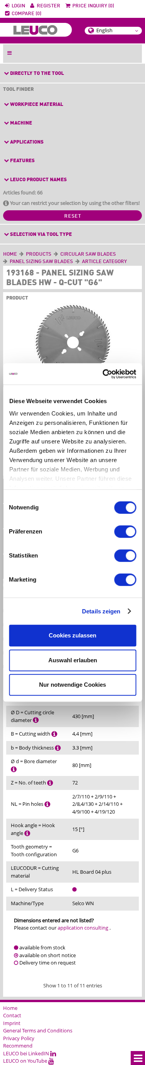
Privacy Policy (18, 1038)
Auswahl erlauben (72, 660)
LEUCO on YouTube (25, 1060)
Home (10, 254)
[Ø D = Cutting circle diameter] (36, 720)
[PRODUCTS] (52, 254)
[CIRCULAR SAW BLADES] (117, 254)
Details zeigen (101, 611)
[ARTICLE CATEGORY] (128, 261)
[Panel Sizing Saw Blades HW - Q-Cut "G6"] (72, 343)
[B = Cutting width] (54, 733)
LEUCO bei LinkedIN (26, 1053)
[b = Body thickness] (58, 747)
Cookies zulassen (72, 635)
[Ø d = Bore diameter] (14, 768)
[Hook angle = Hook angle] (27, 832)
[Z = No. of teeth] (50, 782)
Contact (12, 1015)
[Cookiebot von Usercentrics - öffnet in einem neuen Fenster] (103, 374)
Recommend (17, 1045)
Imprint (11, 1023)
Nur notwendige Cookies (72, 684)
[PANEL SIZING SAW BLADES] (74, 261)
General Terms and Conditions (37, 1030)
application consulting (83, 927)
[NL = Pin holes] (47, 803)
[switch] (125, 531)
